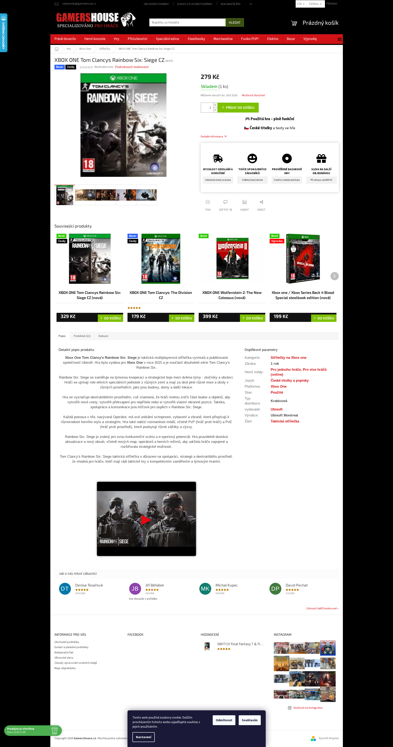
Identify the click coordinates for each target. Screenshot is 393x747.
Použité (277, 392)
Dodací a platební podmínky (194, 4)
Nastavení (143, 737)
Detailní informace (212, 137)
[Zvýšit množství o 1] (215, 105)
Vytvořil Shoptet (329, 738)
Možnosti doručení (253, 95)
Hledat (235, 22)
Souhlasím (250, 720)
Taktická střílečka (285, 421)
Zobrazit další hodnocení (321, 608)
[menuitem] (65, 39)
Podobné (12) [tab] (82, 336)
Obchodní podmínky (156, 4)
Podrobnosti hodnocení (132, 67)
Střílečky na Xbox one (288, 357)
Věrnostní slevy (63, 658)
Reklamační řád (231, 4)
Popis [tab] (62, 336)
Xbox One (279, 386)
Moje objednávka (65, 668)
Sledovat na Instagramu (307, 708)
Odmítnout (224, 720)
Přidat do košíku (240, 107)
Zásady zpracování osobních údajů (75, 663)
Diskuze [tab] (103, 336)
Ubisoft (277, 409)
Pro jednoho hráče (286, 369)
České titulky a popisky (290, 380)
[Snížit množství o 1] (215, 110)
